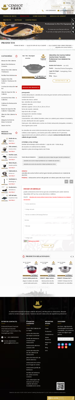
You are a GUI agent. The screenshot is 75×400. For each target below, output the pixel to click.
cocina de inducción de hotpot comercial (32, 334)
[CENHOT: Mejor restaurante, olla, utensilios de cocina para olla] (47, 268)
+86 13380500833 (51, 11)
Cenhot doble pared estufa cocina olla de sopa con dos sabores (30, 278)
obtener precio (60, 81)
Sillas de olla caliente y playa (8, 115)
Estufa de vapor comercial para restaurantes (13, 139)
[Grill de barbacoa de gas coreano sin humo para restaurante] (4, 198)
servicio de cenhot (58, 16)
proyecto (7, 20)
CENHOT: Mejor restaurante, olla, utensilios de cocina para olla (47, 278)
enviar (46, 246)
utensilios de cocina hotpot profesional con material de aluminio (41, 161)
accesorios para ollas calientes (8, 99)
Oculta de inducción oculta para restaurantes (13, 187)
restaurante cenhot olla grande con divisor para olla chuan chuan (49, 178)
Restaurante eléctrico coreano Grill (33, 347)
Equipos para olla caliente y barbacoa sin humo (8, 81)
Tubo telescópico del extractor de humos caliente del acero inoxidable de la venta (33, 383)
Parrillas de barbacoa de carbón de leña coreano (33, 375)
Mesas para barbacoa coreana (8, 65)
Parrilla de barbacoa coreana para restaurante (32, 340)
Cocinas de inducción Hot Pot (9, 88)
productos (48, 331)
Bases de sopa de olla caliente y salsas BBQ (8, 110)
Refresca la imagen (34, 241)
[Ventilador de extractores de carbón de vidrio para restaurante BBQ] (4, 181)
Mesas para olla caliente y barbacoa (9, 71)
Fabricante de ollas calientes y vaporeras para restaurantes (13, 171)
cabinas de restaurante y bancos (9, 104)
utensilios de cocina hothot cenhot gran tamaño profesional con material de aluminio (46, 174)
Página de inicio (9, 16)
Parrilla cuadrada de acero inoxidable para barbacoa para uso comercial (13, 155)
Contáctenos (31, 20)
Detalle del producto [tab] (30, 87)
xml (46, 351)
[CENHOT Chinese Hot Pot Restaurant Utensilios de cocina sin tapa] (65, 268)
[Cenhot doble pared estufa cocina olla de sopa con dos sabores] (30, 268)
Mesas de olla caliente (8, 61)
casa (46, 328)
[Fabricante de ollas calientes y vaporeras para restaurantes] (4, 173)
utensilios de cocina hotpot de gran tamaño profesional (54, 157)
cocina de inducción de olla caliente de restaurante (32, 353)
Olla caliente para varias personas (60, 46)
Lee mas (11, 143)
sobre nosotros (39, 16)
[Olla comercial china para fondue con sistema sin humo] (4, 149)
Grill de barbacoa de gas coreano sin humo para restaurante (13, 195)
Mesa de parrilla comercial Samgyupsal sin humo (13, 163)
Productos (24, 16)
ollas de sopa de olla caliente (36, 46)
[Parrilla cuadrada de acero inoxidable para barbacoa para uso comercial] (4, 157)
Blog (46, 348)
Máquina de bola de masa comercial (7, 121)
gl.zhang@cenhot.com (67, 11)
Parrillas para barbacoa (8, 75)
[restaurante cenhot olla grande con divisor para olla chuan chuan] (71, 181)
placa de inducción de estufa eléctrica (33, 359)
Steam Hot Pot (5, 126)
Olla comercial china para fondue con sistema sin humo (13, 147)
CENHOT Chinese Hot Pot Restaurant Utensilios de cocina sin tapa (65, 278)
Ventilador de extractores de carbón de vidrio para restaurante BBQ (13, 179)
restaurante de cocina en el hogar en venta (33, 364)
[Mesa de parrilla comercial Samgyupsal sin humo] (4, 165)
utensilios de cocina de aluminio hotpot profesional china (40, 164)
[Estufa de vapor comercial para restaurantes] (4, 141)
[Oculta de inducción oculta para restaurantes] (4, 189)
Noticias (18, 20)
